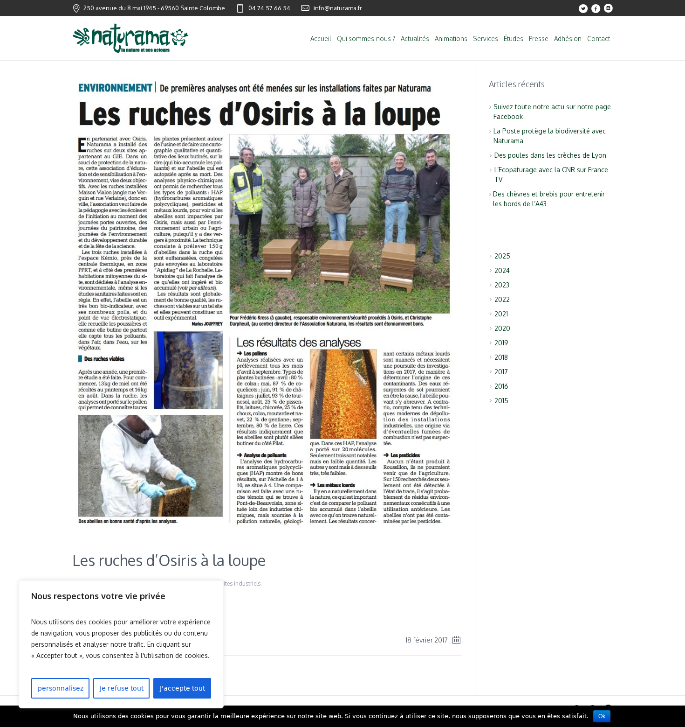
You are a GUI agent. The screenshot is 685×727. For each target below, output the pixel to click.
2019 (501, 343)
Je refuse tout (122, 688)
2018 (501, 357)
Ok (601, 716)
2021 (501, 314)
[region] (121, 644)
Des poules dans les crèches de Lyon (550, 155)
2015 (501, 401)
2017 (501, 372)
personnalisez (60, 688)
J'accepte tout (182, 688)
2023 (501, 285)
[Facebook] (595, 8)
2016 (501, 386)
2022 (502, 299)
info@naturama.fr (338, 8)
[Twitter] (583, 8)
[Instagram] (608, 8)
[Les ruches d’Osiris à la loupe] (266, 529)
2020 (502, 328)
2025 (502, 256)
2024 (502, 270)
